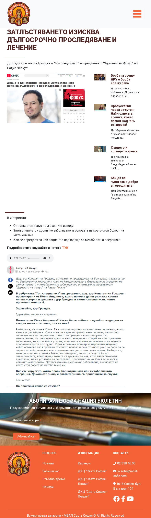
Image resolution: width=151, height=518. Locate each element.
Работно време (53, 479)
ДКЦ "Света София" (92, 471)
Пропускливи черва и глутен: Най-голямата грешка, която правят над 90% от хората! (123, 115)
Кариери (84, 463)
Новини (48, 463)
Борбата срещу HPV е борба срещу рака (123, 79)
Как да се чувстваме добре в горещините (124, 181)
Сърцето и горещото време (124, 149)
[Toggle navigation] (137, 14)
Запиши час (50, 471)
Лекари (47, 487)
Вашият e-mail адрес (27, 420)
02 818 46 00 (126, 463)
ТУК (65, 248)
